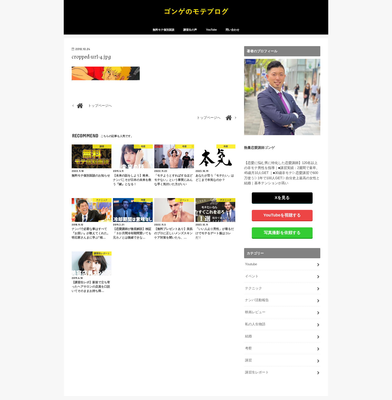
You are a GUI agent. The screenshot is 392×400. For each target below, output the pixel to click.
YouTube (211, 29)
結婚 (248, 336)
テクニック (253, 288)
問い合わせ (232, 29)
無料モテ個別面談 (163, 29)
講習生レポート (257, 372)
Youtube (251, 264)
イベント (252, 276)
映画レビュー (255, 312)
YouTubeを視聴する (282, 215)
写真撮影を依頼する (282, 232)
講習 (248, 360)
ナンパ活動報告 (257, 300)
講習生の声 (190, 29)
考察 (248, 348)
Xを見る (282, 197)
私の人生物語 (255, 324)
